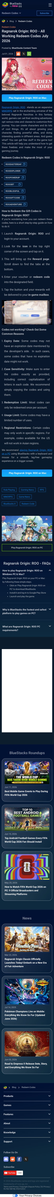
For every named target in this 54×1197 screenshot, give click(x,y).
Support (8, 1141)
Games (7, 1105)
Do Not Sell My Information (15, 1189)
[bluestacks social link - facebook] (19, 1159)
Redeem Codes (25, 21)
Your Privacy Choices (30, 1195)
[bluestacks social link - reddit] (12, 1159)
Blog (12, 21)
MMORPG (8, 497)
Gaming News (27, 490)
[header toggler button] (50, 4)
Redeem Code (28, 504)
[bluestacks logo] (12, 5)
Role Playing (9, 490)
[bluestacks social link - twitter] (25, 1159)
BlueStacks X (9, 504)
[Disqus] (27, 690)
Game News (24, 497)
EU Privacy (45, 1187)
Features (8, 1114)
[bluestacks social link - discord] (6, 1159)
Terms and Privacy (11, 1187)
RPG (42, 490)
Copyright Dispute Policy (30, 1187)
